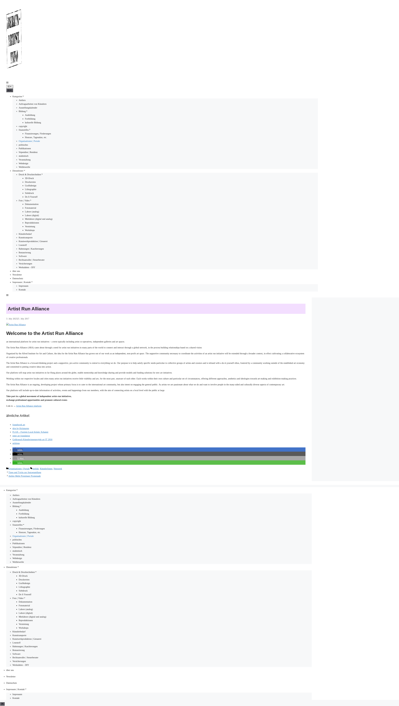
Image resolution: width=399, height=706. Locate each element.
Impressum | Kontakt (21, 282)
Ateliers (22, 100)
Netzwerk (58, 469)
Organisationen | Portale (29, 141)
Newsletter (17, 275)
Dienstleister (17, 171)
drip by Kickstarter (20, 428)
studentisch (23, 156)
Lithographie (30, 189)
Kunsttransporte (26, 237)
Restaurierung (25, 252)
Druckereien (30, 182)
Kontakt (22, 290)
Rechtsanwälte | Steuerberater (32, 260)
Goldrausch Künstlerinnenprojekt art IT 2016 (32, 439)
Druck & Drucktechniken (30, 174)
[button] (7, 83)
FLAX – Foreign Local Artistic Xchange (30, 432)
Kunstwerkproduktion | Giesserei (33, 241)
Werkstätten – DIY (27, 267)
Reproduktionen (32, 223)
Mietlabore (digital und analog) (39, 219)
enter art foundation (21, 436)
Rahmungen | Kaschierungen (31, 249)
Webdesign (23, 163)
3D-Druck (29, 178)
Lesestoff (23, 245)
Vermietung (30, 226)
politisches (23, 145)
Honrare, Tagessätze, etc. (36, 137)
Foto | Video (24, 200)
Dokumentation (31, 204)
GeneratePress (39, 483)
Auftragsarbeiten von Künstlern (32, 104)
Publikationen (25, 148)
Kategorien (17, 96)
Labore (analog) (32, 212)
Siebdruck (29, 193)
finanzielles (24, 130)
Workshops (30, 230)
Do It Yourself (31, 197)
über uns (16, 271)
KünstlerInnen (46, 469)
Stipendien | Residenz (28, 152)
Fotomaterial (30, 208)
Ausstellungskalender (28, 108)
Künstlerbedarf (25, 234)
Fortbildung (30, 119)
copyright (23, 126)
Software (23, 256)
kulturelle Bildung (33, 122)
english (35, 469)
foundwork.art (18, 425)
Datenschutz (17, 278)
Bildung (22, 111)
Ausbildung (30, 115)
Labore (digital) (32, 215)
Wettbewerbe (24, 167)
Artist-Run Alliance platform (28, 406)
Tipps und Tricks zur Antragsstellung (24, 472)
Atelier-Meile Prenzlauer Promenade (24, 476)
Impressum (23, 286)
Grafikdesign (30, 185)
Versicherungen (25, 263)
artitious (16, 443)
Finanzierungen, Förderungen (38, 133)
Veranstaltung (25, 160)
